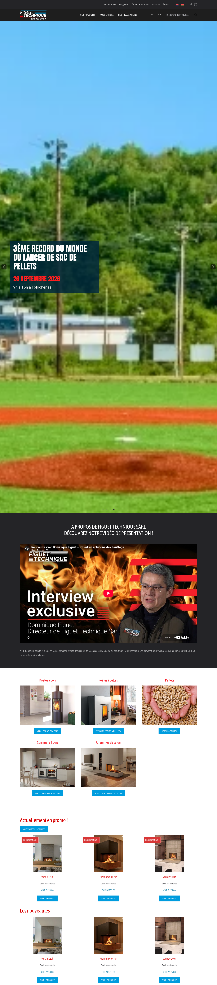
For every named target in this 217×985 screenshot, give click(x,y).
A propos (156, 4)
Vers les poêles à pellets (108, 731)
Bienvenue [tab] (103, 509)
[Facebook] (191, 4)
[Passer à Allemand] (183, 4)
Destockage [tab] (110, 509)
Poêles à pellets (108, 680)
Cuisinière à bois (47, 742)
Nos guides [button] (124, 4)
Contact (166, 4)
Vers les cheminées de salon (108, 793)
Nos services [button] (107, 14)
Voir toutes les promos (34, 829)
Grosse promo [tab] (106, 509)
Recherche (195, 15)
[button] (160, 15)
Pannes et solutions (140, 4)
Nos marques (110, 4)
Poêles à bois (47, 680)
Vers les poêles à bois (47, 731)
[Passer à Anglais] (177, 4)
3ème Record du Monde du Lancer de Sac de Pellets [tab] (114, 509)
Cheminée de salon (108, 742)
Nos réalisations (127, 14)
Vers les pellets (169, 731)
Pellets (169, 680)
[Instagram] (195, 4)
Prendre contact (29, 278)
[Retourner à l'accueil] (33, 15)
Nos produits (87, 14)
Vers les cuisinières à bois (47, 793)
